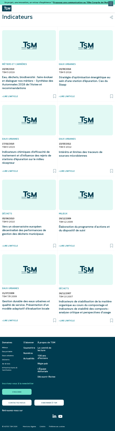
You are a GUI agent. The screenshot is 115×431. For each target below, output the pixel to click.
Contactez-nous (16, 402)
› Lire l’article (10, 96)
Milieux (5, 347)
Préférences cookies (57, 426)
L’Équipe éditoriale (43, 370)
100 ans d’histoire (43, 356)
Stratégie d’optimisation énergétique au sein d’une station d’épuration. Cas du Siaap (84, 80)
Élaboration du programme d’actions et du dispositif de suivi (84, 228)
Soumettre (29, 347)
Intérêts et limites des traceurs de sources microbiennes (80, 153)
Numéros (28, 353)
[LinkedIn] (54, 416)
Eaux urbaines (8, 355)
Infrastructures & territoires (9, 368)
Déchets (6, 359)
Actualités (28, 358)
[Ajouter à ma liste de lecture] (54, 96)
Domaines (7, 342)
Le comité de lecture (44, 349)
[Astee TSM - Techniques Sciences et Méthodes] (7, 7)
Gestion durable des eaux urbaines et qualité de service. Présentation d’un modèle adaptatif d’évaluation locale (26, 304)
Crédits (42, 426)
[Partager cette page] (111, 17)
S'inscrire (16, 392)
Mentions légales (29, 426)
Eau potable (7, 351)
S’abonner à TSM (49, 402)
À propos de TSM (46, 342)
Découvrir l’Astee (46, 376)
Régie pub (43, 363)
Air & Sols (6, 363)
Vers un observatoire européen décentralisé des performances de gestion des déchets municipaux (24, 230)
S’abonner (28, 342)
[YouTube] (60, 417)
